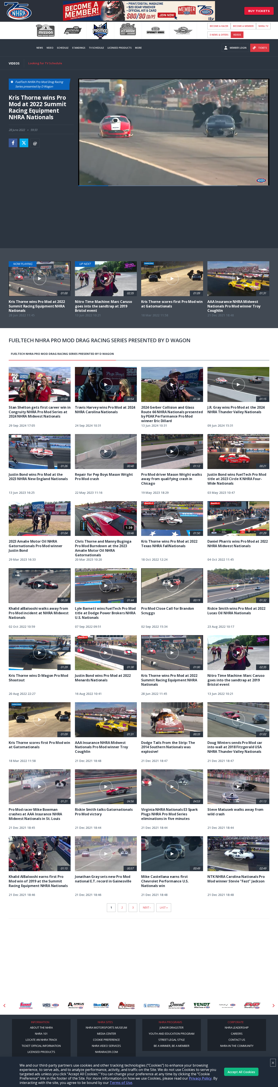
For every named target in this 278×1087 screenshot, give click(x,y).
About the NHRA (41, 1027)
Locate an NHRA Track (41, 1040)
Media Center (106, 1034)
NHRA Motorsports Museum (106, 1027)
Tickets (262, 47)
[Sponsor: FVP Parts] (227, 1005)
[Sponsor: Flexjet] (202, 1005)
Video (49, 47)
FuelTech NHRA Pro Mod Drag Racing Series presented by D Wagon (62, 354)
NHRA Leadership (237, 1027)
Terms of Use (121, 1082)
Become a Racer (219, 26)
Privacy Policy (200, 1078)
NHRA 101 (41, 1034)
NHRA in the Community (236, 1046)
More (138, 47)
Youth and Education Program (171, 1034)
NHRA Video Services (106, 1046)
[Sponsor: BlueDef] (76, 1005)
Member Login (238, 47)
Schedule (63, 47)
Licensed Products (120, 47)
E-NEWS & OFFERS (219, 34)
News (39, 47)
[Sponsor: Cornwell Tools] (126, 1005)
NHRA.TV (263, 26)
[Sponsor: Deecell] (151, 1005)
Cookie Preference (106, 1040)
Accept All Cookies (241, 1072)
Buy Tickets (259, 11)
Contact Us (236, 1040)
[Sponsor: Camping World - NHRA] (25, 1005)
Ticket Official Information (41, 1046)
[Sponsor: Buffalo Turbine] (101, 1005)
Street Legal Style (171, 1040)
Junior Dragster (172, 1027)
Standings (78, 47)
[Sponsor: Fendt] (177, 1005)
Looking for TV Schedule (45, 63)
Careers (237, 1034)
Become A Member (243, 26)
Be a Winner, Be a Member (171, 1046)
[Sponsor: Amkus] (51, 1005)
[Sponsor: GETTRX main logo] (252, 1005)
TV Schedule (96, 47)
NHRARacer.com (106, 1052)
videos (237, 34)
